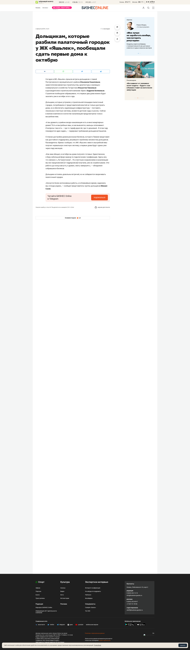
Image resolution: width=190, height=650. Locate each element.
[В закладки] (117, 33)
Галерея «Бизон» (90, 607)
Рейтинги (88, 595)
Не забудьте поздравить (93, 591)
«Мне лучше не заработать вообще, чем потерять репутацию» (139, 36)
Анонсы (62, 588)
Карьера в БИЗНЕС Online (44, 607)
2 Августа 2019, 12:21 (42, 29)
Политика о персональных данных (94, 633)
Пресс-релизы (40, 598)
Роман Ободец (141, 25)
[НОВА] (62, 8)
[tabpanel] (139, 35)
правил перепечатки (104, 640)
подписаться (99, 197)
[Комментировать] (117, 27)
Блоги (37, 595)
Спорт (41, 582)
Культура (65, 582)
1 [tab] (138, 53)
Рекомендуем (131, 80)
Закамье (45, 8)
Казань (122, 2)
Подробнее (97, 645)
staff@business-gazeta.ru (135, 610)
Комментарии (73, 218)
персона (129, 20)
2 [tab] (139, 53)
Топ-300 (87, 611)
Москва (134, 2)
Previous (127, 53)
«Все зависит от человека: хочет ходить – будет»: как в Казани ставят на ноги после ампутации (139, 86)
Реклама (63, 604)
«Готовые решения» (143, 27)
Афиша (38, 588)
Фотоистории (64, 598)
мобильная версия (92, 624)
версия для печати (103, 207)
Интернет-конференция (92, 588)
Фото (62, 595)
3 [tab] (140, 53)
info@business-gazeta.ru (134, 595)
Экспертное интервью (96, 582)
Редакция (39, 604)
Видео (62, 591)
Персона (38, 591)
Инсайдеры (89, 598)
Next (152, 53)
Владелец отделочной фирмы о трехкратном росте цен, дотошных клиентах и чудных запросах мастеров (139, 46)
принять (182, 645)
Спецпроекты (90, 604)
